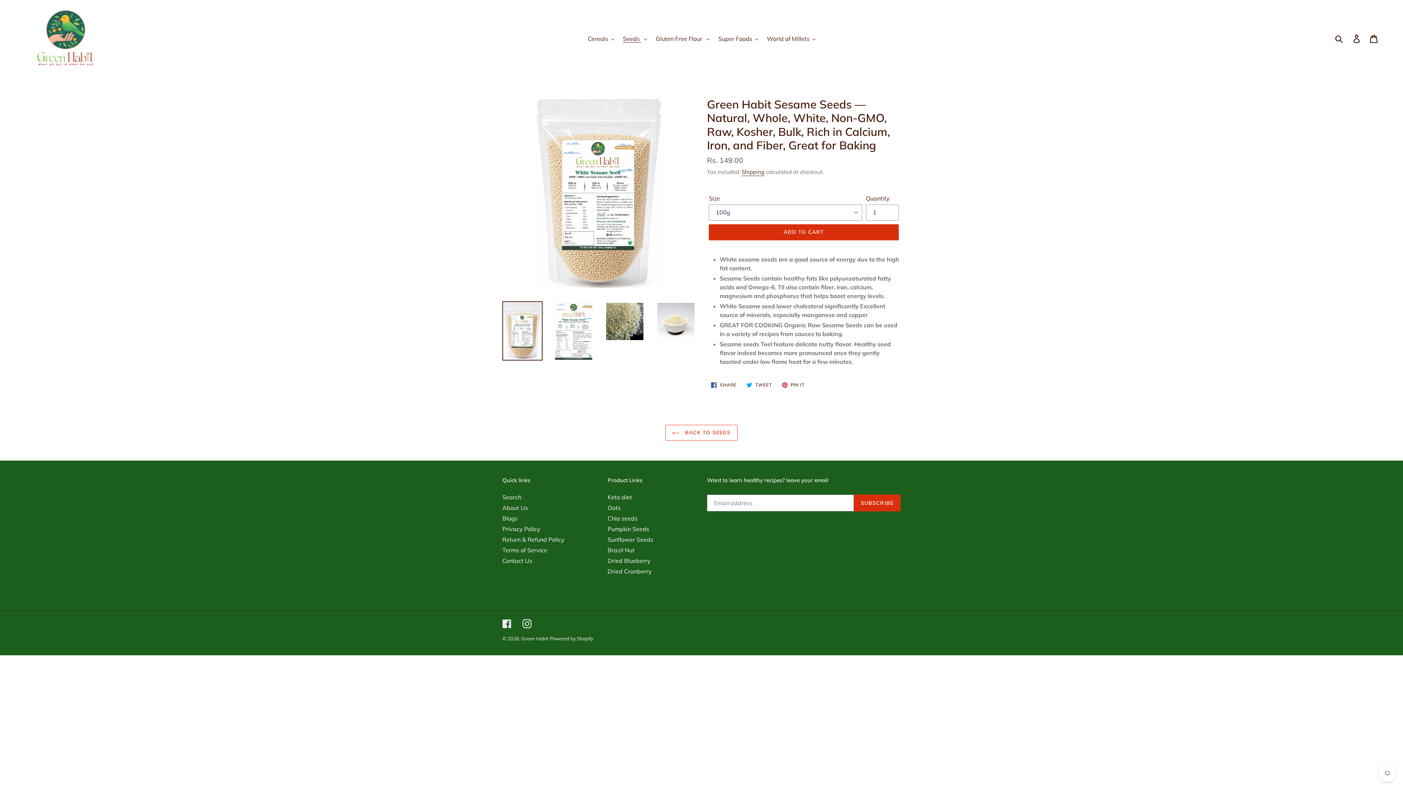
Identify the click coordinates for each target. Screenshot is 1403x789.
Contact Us (517, 560)
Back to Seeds (707, 432)
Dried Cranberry (630, 571)
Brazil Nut (621, 550)
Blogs (510, 518)
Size (714, 198)
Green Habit (534, 638)
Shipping (753, 171)
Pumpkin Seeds (628, 529)
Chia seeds (623, 518)
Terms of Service (524, 550)
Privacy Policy (521, 529)
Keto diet (620, 497)
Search (511, 497)
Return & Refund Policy (533, 539)
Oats (614, 507)
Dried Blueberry (629, 560)
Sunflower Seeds (630, 539)
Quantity (878, 198)
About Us (515, 507)
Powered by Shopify (571, 638)
